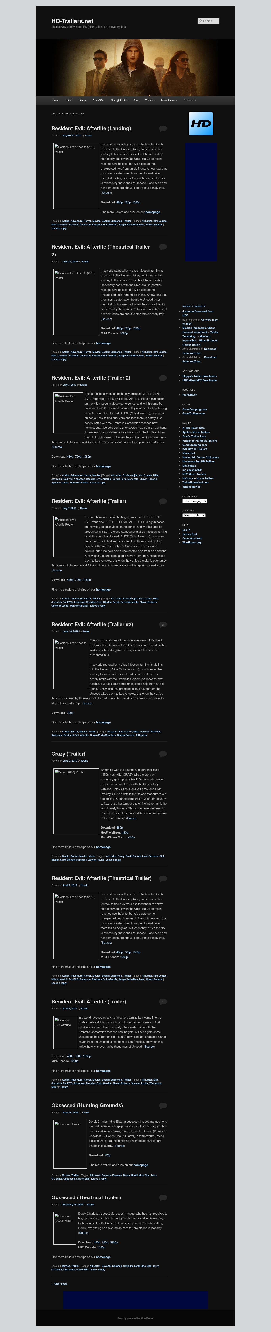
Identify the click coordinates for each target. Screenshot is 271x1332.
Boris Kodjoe (130, 475)
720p (127, 202)
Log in (186, 529)
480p (119, 202)
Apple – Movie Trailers (196, 432)
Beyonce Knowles (112, 1175)
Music (92, 856)
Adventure (77, 221)
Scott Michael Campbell (73, 859)
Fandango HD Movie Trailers (199, 440)
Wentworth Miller (79, 482)
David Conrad (133, 856)
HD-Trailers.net (72, 20)
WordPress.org (191, 542)
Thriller (127, 221)
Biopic (65, 856)
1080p (136, 202)
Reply (63, 1087)
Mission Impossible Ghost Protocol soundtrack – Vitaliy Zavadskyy (200, 332)
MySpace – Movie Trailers (198, 478)
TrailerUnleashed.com (195, 482)
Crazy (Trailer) (68, 753)
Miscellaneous (169, 100)
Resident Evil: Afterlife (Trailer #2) (92, 624)
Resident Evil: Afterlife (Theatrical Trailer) (101, 878)
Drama (74, 856)
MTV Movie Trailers (194, 474)
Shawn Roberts (154, 224)
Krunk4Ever (189, 394)
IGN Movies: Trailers (194, 449)
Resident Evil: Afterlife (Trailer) (88, 500)
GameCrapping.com (194, 409)
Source (106, 192)
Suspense (116, 221)
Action (65, 221)
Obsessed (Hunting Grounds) (87, 1105)
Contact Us (190, 100)
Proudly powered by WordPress (135, 1318)
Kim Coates (160, 221)
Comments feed (192, 538)
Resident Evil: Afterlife (104, 224)
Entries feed (189, 534)
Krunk (88, 135)
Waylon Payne (96, 859)
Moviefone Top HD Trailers (198, 461)
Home (55, 100)
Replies (141, 735)
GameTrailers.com (193, 413)
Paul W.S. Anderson (80, 224)
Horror (87, 221)
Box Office (99, 100)
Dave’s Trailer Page (194, 436)
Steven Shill (82, 1178)
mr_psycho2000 (192, 470)
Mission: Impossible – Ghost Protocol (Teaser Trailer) (200, 340)
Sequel (106, 221)
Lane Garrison (150, 856)
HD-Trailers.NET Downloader (199, 380)
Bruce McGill (130, 1175)
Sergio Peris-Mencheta (131, 224)
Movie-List (188, 453)
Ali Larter (147, 221)
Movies (96, 221)
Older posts (59, 1283)
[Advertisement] (201, 202)
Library (82, 100)
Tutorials (150, 100)
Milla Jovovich (59, 224)
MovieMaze (189, 465)
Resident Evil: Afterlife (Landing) (91, 128)
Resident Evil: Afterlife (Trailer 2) (90, 377)
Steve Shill (82, 1269)
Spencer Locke (59, 482)
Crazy (121, 856)
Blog (136, 100)
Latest (69, 100)
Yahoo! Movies (191, 486)
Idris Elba (144, 1175)
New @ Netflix (119, 100)
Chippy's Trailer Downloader (199, 376)
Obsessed (69, 1178)
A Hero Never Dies (193, 428)
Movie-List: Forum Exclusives (200, 457)
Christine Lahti (131, 1266)
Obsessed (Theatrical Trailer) (86, 1197)
